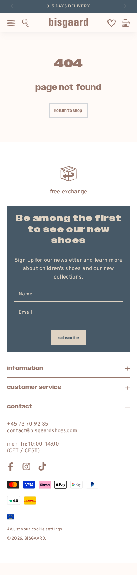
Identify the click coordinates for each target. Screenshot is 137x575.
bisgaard (34, 538)
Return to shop (68, 110)
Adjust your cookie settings (34, 529)
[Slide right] (124, 6)
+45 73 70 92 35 (27, 424)
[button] (25, 23)
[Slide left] (13, 6)
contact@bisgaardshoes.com (42, 431)
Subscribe (68, 337)
